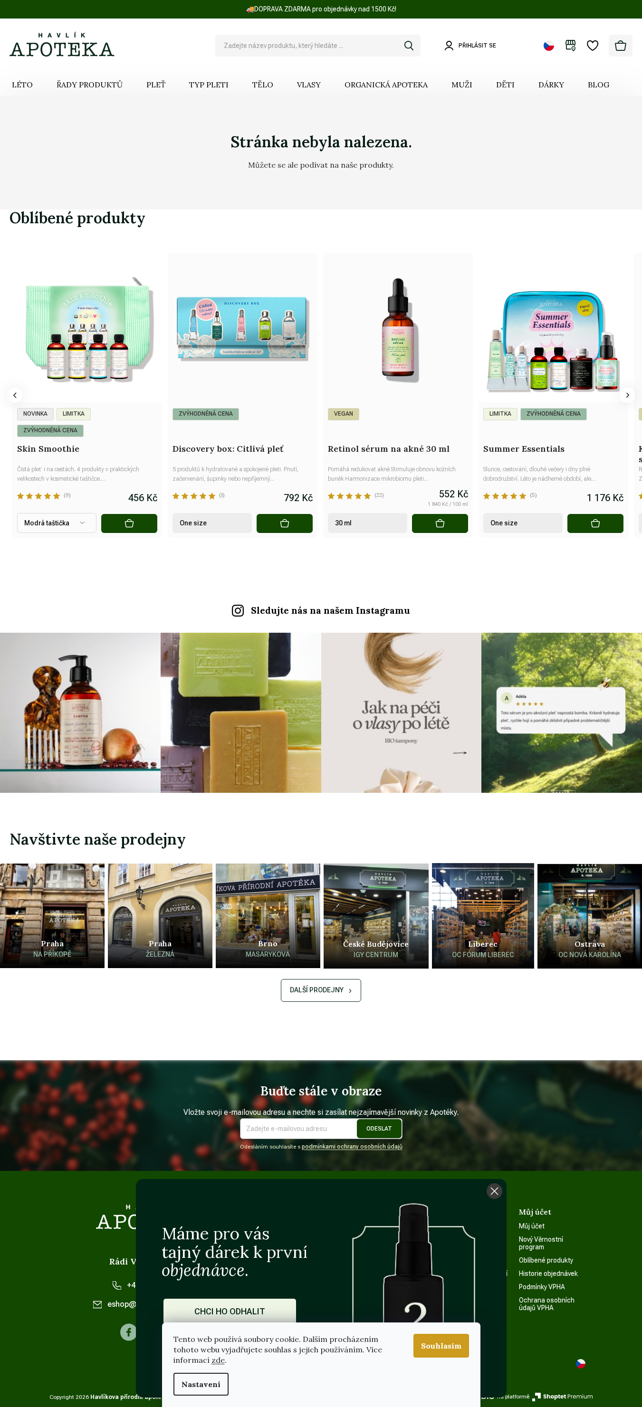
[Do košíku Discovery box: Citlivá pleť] (285, 523)
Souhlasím (441, 1345)
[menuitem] (22, 84)
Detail (129, 523)
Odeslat (379, 1128)
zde (218, 1360)
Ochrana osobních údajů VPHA (547, 1304)
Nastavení (201, 1384)
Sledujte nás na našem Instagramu (330, 610)
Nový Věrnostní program (541, 1243)
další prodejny (317, 990)
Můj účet (532, 1226)
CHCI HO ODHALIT (229, 1311)
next (627, 395)
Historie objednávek (548, 1273)
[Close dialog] (494, 1191)
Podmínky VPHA (542, 1287)
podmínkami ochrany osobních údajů (352, 1146)
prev (14, 395)
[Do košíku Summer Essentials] (595, 523)
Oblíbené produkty (546, 1260)
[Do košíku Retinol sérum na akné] (440, 523)
